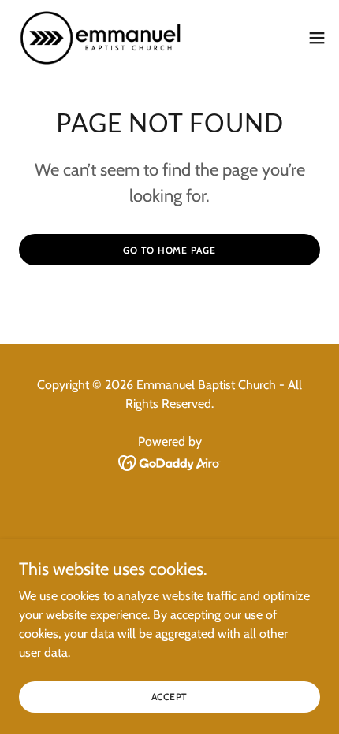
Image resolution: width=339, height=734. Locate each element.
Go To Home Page (169, 250)
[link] (101, 37)
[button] (317, 38)
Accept (169, 696)
